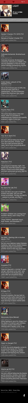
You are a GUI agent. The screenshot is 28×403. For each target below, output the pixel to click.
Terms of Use (4, 390)
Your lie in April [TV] (8, 136)
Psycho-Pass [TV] (7, 110)
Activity (5, 20)
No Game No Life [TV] (9, 188)
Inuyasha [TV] (6, 265)
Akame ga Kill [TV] (7, 369)
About (14, 20)
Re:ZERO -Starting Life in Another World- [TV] (13, 238)
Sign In (23, 1)
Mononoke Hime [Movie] (10, 317)
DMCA (10, 390)
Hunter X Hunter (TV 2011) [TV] (12, 34)
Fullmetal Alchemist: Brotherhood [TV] (13, 55)
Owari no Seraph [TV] (9, 343)
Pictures (23, 20)
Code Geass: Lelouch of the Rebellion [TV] (11, 83)
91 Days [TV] (5, 291)
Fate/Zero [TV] (6, 162)
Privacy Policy (16, 390)
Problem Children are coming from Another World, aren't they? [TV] (13, 214)
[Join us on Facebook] (24, 395)
